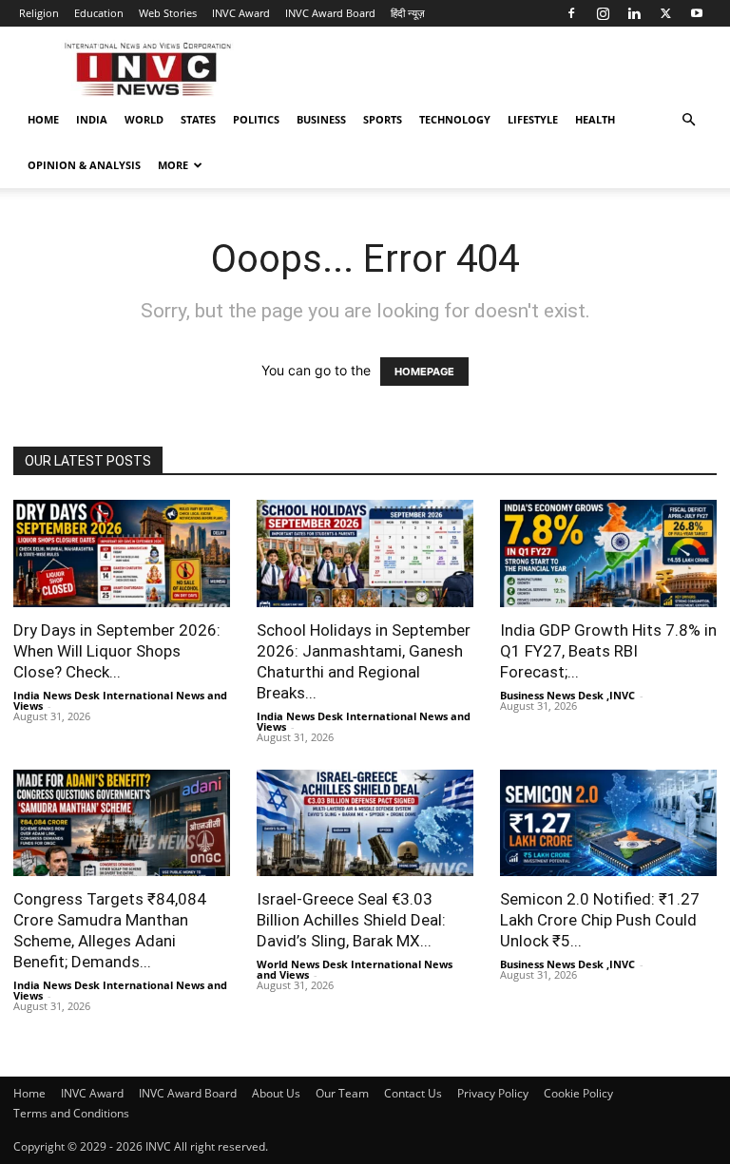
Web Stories (168, 13)
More (173, 165)
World (144, 119)
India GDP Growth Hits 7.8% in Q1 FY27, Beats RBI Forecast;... (608, 650)
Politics (256, 119)
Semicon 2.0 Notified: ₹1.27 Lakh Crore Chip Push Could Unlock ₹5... (600, 919)
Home (43, 119)
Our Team (342, 1093)
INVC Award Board (330, 13)
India (91, 119)
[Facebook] (571, 13)
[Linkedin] (634, 13)
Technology (454, 119)
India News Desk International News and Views (120, 700)
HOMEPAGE (424, 371)
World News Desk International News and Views (354, 969)
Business (321, 119)
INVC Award (241, 13)
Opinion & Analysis (84, 165)
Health (595, 119)
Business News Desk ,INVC (567, 695)
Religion (39, 13)
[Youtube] (696, 13)
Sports (382, 119)
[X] (665, 13)
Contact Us (413, 1093)
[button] (688, 120)
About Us (276, 1093)
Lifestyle (533, 119)
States (198, 119)
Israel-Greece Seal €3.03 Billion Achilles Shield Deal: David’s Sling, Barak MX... (351, 919)
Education (99, 13)
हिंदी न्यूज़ (408, 13)
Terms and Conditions (71, 1113)
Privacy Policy (492, 1093)
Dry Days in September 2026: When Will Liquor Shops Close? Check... (117, 650)
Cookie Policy (578, 1093)
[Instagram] (602, 13)
